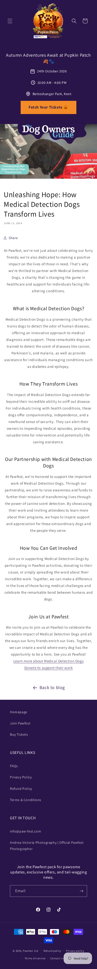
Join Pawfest (20, 723)
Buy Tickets (19, 734)
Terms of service (35, 958)
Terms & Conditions (25, 800)
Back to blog (52, 687)
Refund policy (52, 951)
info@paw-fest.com (25, 831)
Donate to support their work (48, 667)
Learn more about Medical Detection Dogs (48, 661)
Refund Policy (21, 788)
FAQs (14, 766)
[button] (9, 20)
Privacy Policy (21, 777)
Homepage (18, 712)
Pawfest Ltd (30, 950)
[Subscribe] (81, 891)
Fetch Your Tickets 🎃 (48, 107)
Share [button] (13, 238)
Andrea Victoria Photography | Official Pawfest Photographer (47, 845)
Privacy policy (75, 951)
